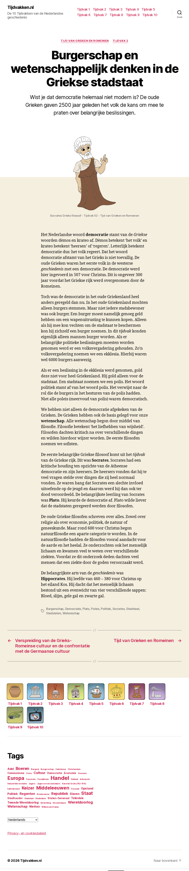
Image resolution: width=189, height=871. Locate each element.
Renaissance (43, 794)
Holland (74, 779)
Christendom (74, 769)
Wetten (34, 806)
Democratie (73, 609)
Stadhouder (15, 798)
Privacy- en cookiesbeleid (26, 833)
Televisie (77, 798)
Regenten (27, 794)
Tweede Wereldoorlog (23, 802)
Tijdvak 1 (83, 9)
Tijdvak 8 (116, 15)
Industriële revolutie (17, 783)
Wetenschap (71, 613)
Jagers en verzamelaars (48, 783)
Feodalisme (43, 779)
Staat (87, 793)
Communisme (15, 773)
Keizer (28, 788)
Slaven (74, 794)
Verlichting (45, 803)
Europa (15, 778)
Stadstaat (132, 609)
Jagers (32, 783)
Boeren (22, 768)
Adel (10, 769)
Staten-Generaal (58, 798)
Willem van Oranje (50, 807)
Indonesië (85, 779)
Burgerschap (54, 609)
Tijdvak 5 (148, 9)
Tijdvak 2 (99, 9)
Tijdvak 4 (132, 9)
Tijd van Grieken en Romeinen (85, 41)
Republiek (59, 793)
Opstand (87, 788)
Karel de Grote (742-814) (74, 783)
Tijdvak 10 (149, 15)
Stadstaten (53, 613)
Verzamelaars (59, 803)
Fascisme (31, 779)
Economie (70, 773)
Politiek (106, 609)
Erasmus (82, 773)
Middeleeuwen (52, 788)
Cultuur (39, 773)
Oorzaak (75, 789)
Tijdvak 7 (100, 15)
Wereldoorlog (80, 802)
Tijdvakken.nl (20, 7)
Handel (60, 778)
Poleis (95, 609)
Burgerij (35, 769)
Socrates (119, 609)
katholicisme (13, 789)
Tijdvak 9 (133, 15)
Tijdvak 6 (83, 15)
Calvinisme (60, 769)
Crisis (29, 773)
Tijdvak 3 (115, 9)
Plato (86, 609)
